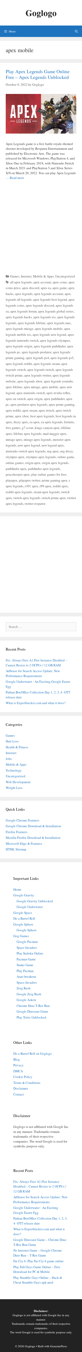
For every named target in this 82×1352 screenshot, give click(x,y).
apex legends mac (59, 323)
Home (17, 889)
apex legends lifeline (32, 323)
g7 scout (27, 428)
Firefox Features (16, 832)
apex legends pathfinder (50, 346)
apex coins (60, 282)
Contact (18, 1094)
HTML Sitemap (16, 849)
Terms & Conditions (26, 1082)
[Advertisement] (41, 226)
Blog (16, 1059)
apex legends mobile (49, 328)
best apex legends (42, 416)
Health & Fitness (17, 747)
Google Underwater (30, 907)
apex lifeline (14, 387)
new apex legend (29, 445)
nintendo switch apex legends (26, 451)
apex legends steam (47, 363)
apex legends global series (56, 311)
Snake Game (25, 965)
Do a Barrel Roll (24, 918)
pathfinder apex (16, 468)
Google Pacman (27, 941)
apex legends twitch (40, 369)
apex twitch (46, 410)
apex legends (24, 294)
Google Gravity (23, 895)
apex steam (29, 410)
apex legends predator (36, 352)
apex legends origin (19, 346)
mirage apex (14, 439)
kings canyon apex (47, 428)
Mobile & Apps (43, 276)
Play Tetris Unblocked (31, 1017)
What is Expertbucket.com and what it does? (36, 703)
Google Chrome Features (22, 820)
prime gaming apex (55, 480)
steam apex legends (47, 492)
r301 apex (31, 486)
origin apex (32, 463)
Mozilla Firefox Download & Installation (33, 837)
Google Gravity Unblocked (35, 901)
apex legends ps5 (62, 358)
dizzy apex (21, 422)
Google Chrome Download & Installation (33, 826)
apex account (42, 282)
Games (14, 276)
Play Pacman (25, 971)
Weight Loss (14, 787)
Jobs (9, 759)
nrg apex (53, 451)
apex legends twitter (37, 375)
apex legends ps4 (37, 358)
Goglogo (41, 12)
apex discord (30, 288)
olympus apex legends (41, 457)
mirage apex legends (37, 439)
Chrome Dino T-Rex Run (33, 1005)
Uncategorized (65, 276)
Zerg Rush (24, 988)
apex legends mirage (19, 328)
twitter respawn (35, 503)
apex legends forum (23, 311)
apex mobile (50, 387)
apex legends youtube (58, 381)
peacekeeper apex (18, 474)
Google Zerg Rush (29, 994)
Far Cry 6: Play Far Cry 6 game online (38, 1261)
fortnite (69, 422)
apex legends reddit (19, 363)
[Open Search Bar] (76, 31)
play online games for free (48, 474)
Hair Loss (12, 741)
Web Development (18, 782)
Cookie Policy (22, 1077)
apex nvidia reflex (58, 393)
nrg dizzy (66, 451)
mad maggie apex (54, 433)
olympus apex (15, 457)
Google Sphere (23, 924)
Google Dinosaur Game (32, 1011)
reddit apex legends (19, 492)
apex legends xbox (29, 381)
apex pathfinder (54, 399)
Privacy (18, 1065)
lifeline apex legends (27, 433)
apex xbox (22, 416)
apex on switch (16, 399)
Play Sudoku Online (30, 953)
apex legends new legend (49, 334)
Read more (17, 178)
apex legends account (48, 294)
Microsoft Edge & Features (24, 843)
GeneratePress (58, 1346)
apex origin (35, 399)
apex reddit (13, 410)
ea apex (35, 422)
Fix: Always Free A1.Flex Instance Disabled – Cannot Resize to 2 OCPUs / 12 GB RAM (39, 1186)
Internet (26, 276)
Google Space (22, 912)
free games (13, 428)
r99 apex (45, 486)
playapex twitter (29, 480)
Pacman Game (26, 959)
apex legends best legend (50, 299)
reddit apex (60, 486)
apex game (59, 288)
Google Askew (26, 1000)
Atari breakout (26, 976)
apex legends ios (44, 317)
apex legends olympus (55, 340)
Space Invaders (27, 947)
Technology (14, 770)
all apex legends (21, 282)
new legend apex (53, 445)
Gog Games (21, 936)
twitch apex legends (27, 498)
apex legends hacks (19, 317)
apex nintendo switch (30, 393)
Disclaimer (20, 1088)
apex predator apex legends (28, 404)
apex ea (46, 288)
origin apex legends (55, 463)
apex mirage (32, 387)
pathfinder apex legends (44, 468)
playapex (12, 480)
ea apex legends (52, 422)
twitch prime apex (54, 498)
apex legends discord (40, 305)
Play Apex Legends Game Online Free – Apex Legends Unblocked (38, 74)
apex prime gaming (62, 404)
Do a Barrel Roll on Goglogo (32, 1053)
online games (15, 463)
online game (65, 457)
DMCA (18, 1071)
